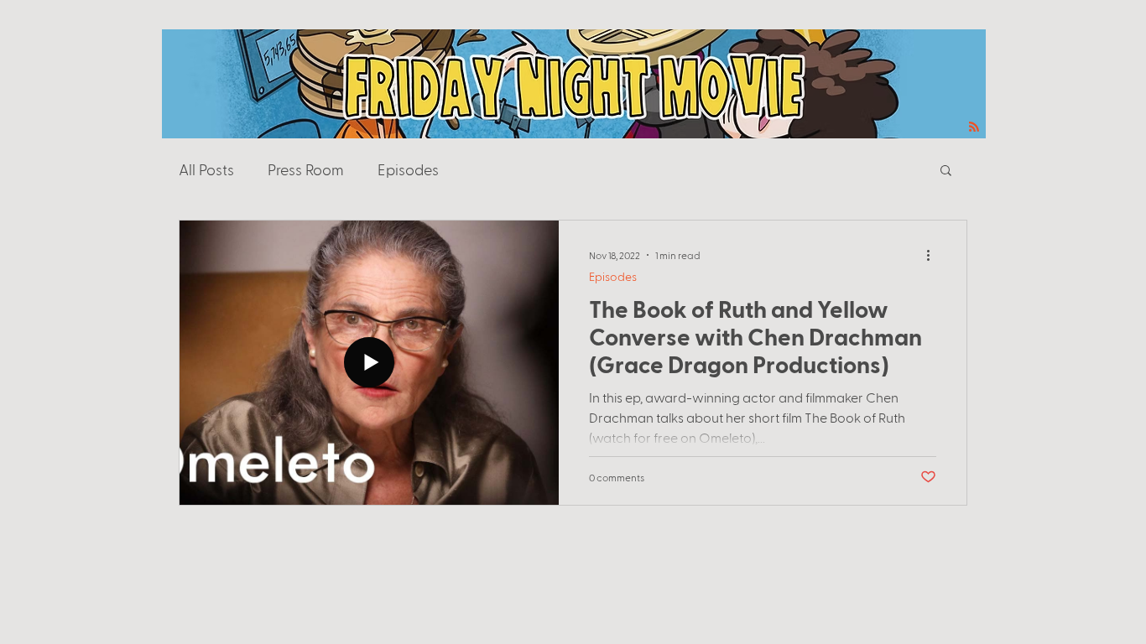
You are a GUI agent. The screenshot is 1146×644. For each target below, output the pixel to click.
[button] (946, 171)
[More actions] (934, 255)
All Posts (206, 169)
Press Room (306, 169)
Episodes (408, 169)
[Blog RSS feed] (974, 127)
